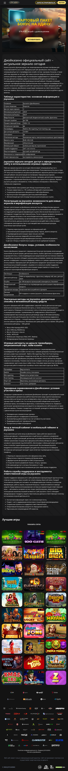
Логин (62, 3)
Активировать (34, 39)
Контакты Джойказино (34, 752)
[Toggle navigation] (4, 2)
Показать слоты (34, 524)
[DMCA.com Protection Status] (60, 767)
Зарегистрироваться (46, 3)
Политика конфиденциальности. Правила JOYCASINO (34, 750)
